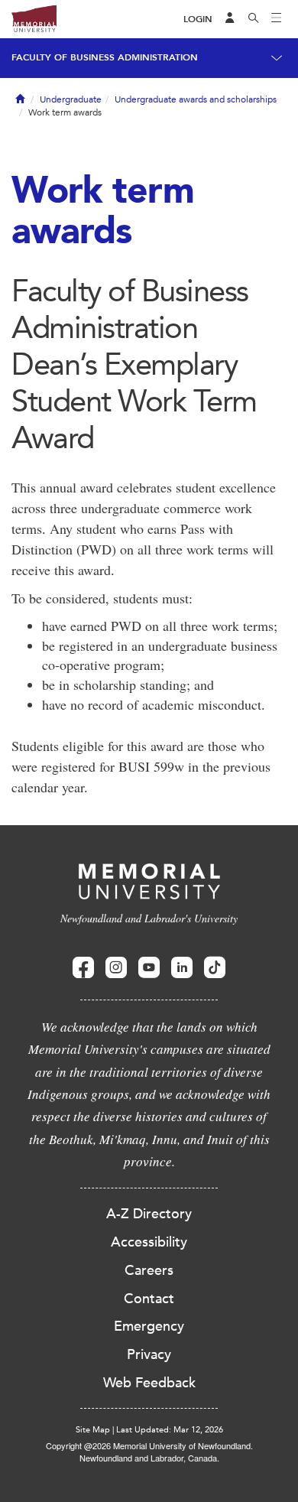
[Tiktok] (214, 968)
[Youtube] (149, 968)
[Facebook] (83, 968)
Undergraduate (71, 99)
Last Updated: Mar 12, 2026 (169, 1430)
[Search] (254, 19)
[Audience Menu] (230, 19)
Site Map (93, 1430)
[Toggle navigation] (277, 19)
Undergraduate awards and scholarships (196, 99)
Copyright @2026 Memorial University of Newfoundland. (149, 1445)
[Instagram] (116, 968)
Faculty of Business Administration (104, 57)
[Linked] (182, 968)
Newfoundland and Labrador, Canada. (149, 1458)
